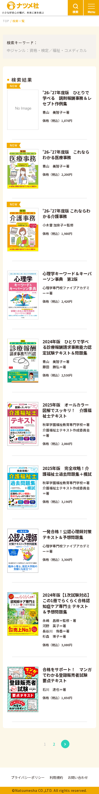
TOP (6, 21)
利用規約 (56, 777)
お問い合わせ (78, 777)
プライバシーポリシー (28, 777)
